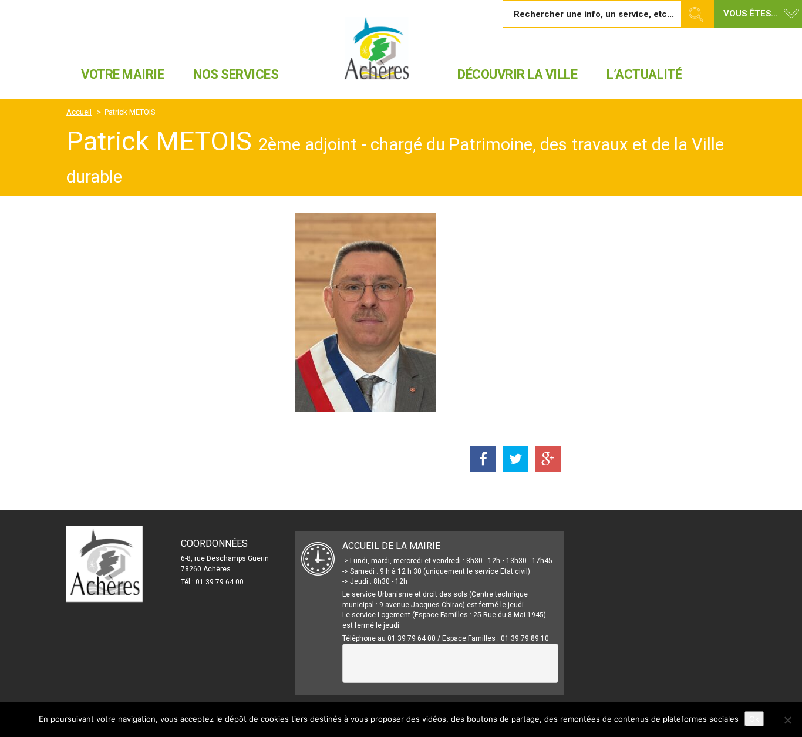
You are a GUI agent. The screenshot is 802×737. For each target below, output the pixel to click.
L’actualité (644, 74)
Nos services (235, 74)
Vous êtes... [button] (750, 13)
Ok (754, 718)
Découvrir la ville (517, 74)
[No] (787, 720)
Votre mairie (122, 74)
